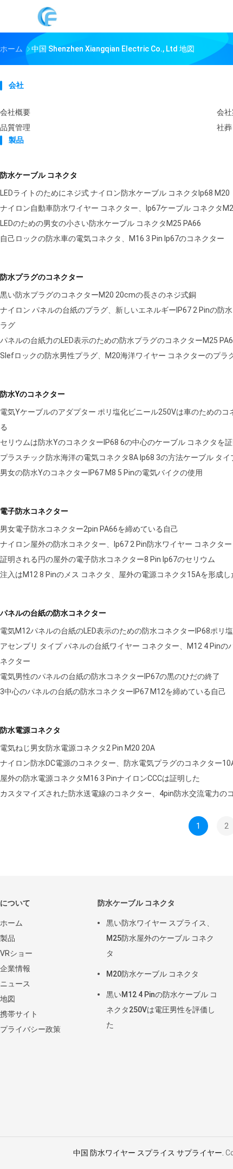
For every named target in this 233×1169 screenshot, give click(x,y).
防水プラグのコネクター (41, 277)
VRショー (16, 953)
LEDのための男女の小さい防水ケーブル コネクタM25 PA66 (100, 223)
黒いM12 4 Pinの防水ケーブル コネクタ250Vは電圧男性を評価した (161, 1009)
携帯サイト (19, 1014)
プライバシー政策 (30, 1029)
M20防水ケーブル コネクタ (152, 974)
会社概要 (15, 112)
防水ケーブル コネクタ (38, 175)
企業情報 (15, 968)
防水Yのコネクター (32, 394)
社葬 (224, 127)
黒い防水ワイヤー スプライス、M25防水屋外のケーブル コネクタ (160, 938)
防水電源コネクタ (30, 730)
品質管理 (15, 127)
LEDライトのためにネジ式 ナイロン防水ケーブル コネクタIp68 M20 (115, 193)
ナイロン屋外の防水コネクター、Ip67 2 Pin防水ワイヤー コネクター (116, 544)
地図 (7, 998)
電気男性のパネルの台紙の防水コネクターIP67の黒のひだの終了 (110, 676)
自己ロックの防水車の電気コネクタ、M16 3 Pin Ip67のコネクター (112, 238)
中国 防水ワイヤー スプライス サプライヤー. (149, 1152)
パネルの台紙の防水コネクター (53, 613)
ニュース (15, 983)
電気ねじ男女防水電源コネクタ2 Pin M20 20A (77, 748)
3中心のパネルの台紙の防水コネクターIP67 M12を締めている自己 (113, 691)
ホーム (11, 923)
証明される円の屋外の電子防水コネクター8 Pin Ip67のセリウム (107, 559)
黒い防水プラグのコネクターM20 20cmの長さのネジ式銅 (98, 294)
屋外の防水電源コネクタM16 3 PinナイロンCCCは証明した (100, 778)
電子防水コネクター (34, 511)
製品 (7, 938)
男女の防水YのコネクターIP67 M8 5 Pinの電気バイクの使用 (101, 472)
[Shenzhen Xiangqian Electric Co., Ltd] (47, 16)
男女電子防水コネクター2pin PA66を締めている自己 (89, 529)
